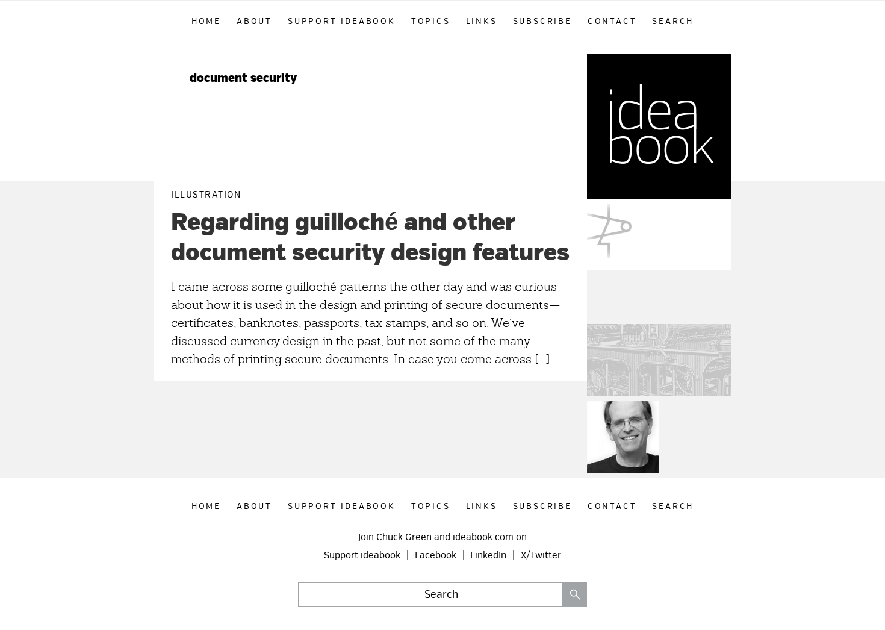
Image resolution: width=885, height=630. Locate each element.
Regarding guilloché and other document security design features (370, 237)
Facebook (435, 555)
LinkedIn (488, 555)
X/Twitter (541, 555)
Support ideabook (362, 555)
